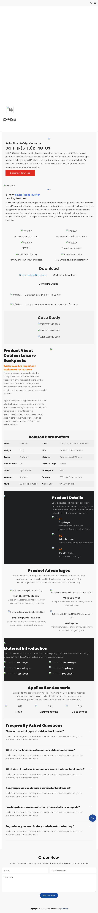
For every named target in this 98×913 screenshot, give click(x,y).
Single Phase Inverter (27, 194)
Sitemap (64, 908)
